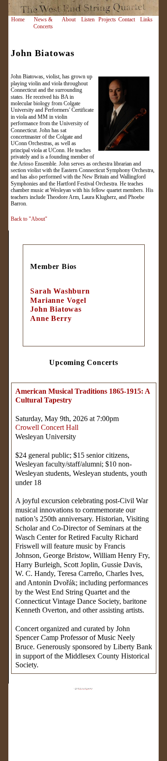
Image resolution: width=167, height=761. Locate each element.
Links (146, 19)
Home (18, 19)
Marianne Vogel (58, 300)
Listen (88, 19)
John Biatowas (55, 309)
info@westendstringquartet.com (85, 689)
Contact (126, 19)
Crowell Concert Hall (46, 427)
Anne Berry (50, 318)
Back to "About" (29, 219)
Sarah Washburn (60, 291)
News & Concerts (43, 23)
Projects (107, 19)
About (69, 19)
